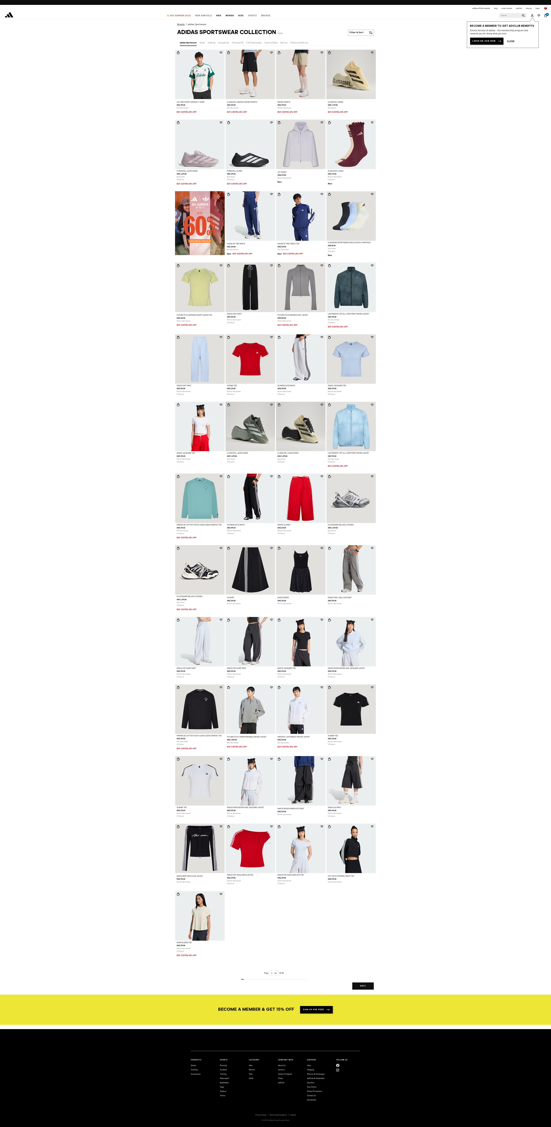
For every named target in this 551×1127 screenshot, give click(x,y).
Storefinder (311, 1100)
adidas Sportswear (197, 24)
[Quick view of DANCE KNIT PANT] (228, 265)
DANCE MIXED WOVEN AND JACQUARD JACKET (346, 668)
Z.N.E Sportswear (254, 43)
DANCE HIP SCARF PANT (186, 668)
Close (511, 41)
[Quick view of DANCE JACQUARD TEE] (329, 337)
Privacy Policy (260, 1115)
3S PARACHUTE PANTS (286, 386)
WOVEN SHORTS (284, 102)
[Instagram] (337, 1070)
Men (251, 1065)
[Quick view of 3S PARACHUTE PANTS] (279, 337)
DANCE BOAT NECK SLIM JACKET (190, 876)
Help (309, 1065)
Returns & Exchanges (316, 1074)
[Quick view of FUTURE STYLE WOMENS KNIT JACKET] (279, 265)
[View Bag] (545, 15)
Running (223, 1065)
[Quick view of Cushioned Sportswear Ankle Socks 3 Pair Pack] (329, 194)
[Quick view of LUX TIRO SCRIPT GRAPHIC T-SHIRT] (178, 52)
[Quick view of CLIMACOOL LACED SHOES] (178, 122)
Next (363, 986)
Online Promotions (314, 1091)
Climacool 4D (237, 43)
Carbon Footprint (285, 1074)
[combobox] (513, 15)
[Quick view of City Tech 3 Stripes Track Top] (329, 826)
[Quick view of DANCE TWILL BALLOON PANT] (329, 548)
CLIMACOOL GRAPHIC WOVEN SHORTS (242, 102)
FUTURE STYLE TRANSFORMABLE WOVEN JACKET (246, 737)
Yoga (222, 1087)
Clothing (211, 43)
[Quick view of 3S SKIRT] (228, 548)
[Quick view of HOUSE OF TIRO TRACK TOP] (279, 194)
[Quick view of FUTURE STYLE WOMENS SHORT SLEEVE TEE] (178, 265)
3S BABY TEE (232, 386)
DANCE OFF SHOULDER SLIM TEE (240, 875)
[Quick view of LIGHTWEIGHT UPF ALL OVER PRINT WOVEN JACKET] (329, 265)
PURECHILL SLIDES (234, 171)
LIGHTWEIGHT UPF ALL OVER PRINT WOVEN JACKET (348, 314)
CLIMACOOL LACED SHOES (187, 171)
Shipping (310, 1070)
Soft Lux (283, 43)
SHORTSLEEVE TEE (184, 943)
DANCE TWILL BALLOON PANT (340, 598)
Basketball (224, 1083)
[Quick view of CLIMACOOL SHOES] (329, 52)
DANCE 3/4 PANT (284, 525)
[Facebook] (337, 1065)
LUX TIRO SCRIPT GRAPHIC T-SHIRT (191, 102)
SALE (251, 1078)
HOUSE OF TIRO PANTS (236, 244)
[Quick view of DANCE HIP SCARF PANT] (178, 620)
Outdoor (223, 1091)
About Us (281, 1065)
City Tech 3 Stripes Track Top (341, 876)
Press (280, 1078)
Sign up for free (313, 1010)
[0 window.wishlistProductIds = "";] (538, 15)
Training (223, 1074)
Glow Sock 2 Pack (336, 171)
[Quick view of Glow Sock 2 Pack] (329, 122)
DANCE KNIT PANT (234, 314)
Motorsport (224, 1078)
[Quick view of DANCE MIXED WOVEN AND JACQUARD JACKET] (329, 620)
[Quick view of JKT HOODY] (279, 122)
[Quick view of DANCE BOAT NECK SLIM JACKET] (178, 826)
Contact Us (311, 1096)
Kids (250, 1074)
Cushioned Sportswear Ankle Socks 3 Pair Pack (349, 243)
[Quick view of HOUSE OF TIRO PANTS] (228, 194)
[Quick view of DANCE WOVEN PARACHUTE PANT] (279, 759)
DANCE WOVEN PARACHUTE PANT (291, 809)
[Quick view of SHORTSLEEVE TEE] (178, 894)
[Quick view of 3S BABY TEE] (228, 337)
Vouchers (310, 1083)
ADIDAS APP (275, 2)
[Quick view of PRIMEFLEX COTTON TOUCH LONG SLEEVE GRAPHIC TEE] (178, 476)
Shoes (202, 43)
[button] (179, 15)
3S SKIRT (230, 598)
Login (538, 8)
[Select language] (545, 8)
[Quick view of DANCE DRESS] (279, 548)
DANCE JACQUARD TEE (337, 386)
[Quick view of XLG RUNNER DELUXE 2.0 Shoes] (329, 476)
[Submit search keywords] (523, 15)
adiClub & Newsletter (316, 1078)
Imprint (293, 1115)
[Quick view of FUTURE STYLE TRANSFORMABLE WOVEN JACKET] (228, 687)
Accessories (223, 43)
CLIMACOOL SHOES (335, 102)
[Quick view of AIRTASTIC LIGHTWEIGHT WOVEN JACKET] (279, 687)
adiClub (281, 1083)
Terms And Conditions (278, 1115)
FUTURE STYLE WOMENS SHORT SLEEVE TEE (194, 315)
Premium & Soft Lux (299, 43)
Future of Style (271, 43)
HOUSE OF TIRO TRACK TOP (288, 244)
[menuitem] (179, 15)
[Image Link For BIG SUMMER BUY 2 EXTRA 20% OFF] (200, 223)
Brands (181, 24)
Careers (281, 1070)
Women (252, 1070)
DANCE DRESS (283, 598)
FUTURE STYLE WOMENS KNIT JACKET (293, 315)
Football (223, 1070)
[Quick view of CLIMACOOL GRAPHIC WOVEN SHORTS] (228, 52)
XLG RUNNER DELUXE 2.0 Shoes (341, 525)
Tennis (222, 1096)
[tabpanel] (275, 522)
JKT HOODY (282, 172)
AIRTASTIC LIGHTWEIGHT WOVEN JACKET (294, 737)
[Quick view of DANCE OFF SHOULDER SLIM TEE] (228, 826)
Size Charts (311, 1087)
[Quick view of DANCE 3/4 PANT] (279, 476)
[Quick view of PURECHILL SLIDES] (228, 122)
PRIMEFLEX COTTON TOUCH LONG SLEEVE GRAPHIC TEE (199, 525)
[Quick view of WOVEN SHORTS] (279, 52)
